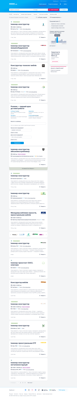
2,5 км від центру (25, 70)
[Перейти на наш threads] (29, 390)
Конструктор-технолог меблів (23, 65)
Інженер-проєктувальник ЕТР (23, 343)
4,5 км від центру (30, 369)
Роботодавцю (63, 1)
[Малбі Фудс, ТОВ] (15, 235)
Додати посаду (14, 132)
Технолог (35, 14)
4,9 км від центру (26, 287)
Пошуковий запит (54, 21)
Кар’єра (26, 394)
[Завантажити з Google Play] (53, 390)
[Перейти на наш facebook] (25, 390)
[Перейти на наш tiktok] (39, 390)
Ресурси (11, 394)
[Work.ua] (13, 4)
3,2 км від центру (27, 246)
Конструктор (16, 14)
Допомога (39, 394)
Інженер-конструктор (20, 24)
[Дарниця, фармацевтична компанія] (28, 235)
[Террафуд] (42, 235)
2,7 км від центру (26, 346)
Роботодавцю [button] (62, 390)
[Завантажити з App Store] (44, 390)
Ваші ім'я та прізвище (16, 121)
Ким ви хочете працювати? (17, 127)
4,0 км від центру (27, 29)
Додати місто (14, 139)
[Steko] (35, 235)
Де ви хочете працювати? (17, 134)
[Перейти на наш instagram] (32, 390)
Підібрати (64, 9)
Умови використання (47, 394)
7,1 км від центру (24, 308)
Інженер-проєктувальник (26, 14)
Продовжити (17, 142)
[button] (60, 4)
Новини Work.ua (32, 394)
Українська (11, 390)
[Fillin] (21, 235)
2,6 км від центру (33, 91)
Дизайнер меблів (53, 14)
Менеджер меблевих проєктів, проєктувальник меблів (24, 214)
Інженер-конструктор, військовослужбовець (20, 150)
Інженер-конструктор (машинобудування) (20, 47)
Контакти (16, 394)
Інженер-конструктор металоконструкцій (20, 364)
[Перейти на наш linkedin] (35, 390)
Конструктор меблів (43, 14)
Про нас (21, 394)
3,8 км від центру (27, 50)
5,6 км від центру (25, 267)
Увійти (65, 4)
